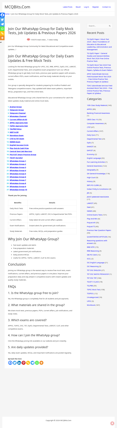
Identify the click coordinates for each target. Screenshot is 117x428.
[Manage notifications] (112, 423)
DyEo (89, 142)
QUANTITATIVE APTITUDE (97, 237)
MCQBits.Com (17, 7)
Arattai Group (16, 107)
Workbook (91, 305)
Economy (90, 154)
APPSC (89, 109)
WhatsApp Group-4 (18, 170)
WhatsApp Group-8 (18, 183)
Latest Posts (67, 7)
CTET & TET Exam (17, 138)
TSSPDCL (90, 293)
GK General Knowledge (96, 173)
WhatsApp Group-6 (18, 177)
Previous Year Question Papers (99, 230)
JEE (88, 193)
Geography (91, 170)
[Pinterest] (24, 363)
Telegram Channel (18, 113)
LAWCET (90, 203)
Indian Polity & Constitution (98, 189)
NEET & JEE (14, 132)
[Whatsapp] (37, 363)
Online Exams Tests (94, 215)
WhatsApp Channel (18, 116)
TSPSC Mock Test (93, 289)
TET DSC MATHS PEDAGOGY (98, 274)
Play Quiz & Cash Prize (19, 148)
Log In (86, 7)
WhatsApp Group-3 (18, 167)
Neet (89, 207)
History (90, 181)
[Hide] (1, 42)
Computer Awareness (95, 123)
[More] (41, 363)
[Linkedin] (19, 363)
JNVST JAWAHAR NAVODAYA (98, 197)
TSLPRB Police (15, 129)
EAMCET (90, 146)
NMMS (89, 211)
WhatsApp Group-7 (18, 180)
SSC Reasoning (92, 266)
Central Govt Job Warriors (21, 151)
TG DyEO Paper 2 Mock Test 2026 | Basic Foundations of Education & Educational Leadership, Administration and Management (99, 44)
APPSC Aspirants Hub (19, 123)
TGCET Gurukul (16, 158)
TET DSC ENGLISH (94, 270)
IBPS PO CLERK (93, 185)
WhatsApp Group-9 (18, 186)
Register (95, 7)
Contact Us (106, 7)
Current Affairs (92, 131)
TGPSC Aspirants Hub (19, 126)
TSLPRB (90, 285)
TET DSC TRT (92, 278)
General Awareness (94, 166)
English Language (94, 158)
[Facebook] (10, 363)
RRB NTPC (91, 247)
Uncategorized (92, 297)
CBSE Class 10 (92, 119)
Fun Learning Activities (96, 162)
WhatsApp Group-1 (18, 161)
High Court (91, 177)
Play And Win (92, 218)
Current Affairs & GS (18, 119)
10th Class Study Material (97, 105)
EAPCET (90, 150)
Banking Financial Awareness (98, 113)
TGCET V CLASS (93, 282)
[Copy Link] (28, 363)
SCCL (89, 258)
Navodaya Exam (17, 135)
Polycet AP (91, 222)
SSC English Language (95, 262)
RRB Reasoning (93, 251)
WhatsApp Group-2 (18, 164)
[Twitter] (15, 363)
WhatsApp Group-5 (18, 173)
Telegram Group (17, 110)
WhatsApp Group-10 (18, 189)
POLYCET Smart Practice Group (23, 154)
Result (78, 7)
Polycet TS (91, 226)
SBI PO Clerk (92, 255)
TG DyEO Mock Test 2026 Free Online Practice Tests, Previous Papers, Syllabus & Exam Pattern (99, 67)
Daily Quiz (91, 135)
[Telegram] (33, 363)
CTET (89, 127)
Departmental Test (94, 139)
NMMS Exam (15, 142)
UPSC (89, 301)
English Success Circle (19, 145)
